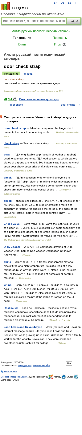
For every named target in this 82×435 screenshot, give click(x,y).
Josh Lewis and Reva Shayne (23, 326)
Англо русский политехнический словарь (41, 31)
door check (16, 104)
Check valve (12, 223)
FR (76, 3)
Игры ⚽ (60, 44)
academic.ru (14, 6)
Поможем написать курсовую (39, 99)
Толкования (22, 37)
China (7, 284)
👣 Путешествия (9, 371)
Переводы (60, 37)
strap (7, 154)
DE (62, 3)
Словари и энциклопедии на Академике (32, 14)
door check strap (15, 128)
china (7, 261)
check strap (11, 143)
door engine (68, 104)
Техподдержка (24, 365)
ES (69, 3)
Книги (22, 44)
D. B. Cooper (12, 246)
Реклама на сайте (41, 365)
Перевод (27, 73)
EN (55, 3)
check (8, 177)
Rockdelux (11, 307)
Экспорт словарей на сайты (14, 377)
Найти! (73, 21)
